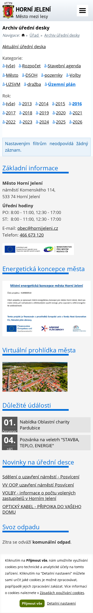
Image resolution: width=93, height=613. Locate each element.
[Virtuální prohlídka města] (34, 390)
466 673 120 (32, 235)
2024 (44, 122)
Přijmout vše (32, 603)
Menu (82, 10)
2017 (11, 113)
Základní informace (30, 168)
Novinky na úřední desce (38, 462)
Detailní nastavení (61, 603)
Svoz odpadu (21, 527)
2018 (27, 113)
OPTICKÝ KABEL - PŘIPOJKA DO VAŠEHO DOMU (41, 509)
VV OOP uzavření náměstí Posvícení (38, 485)
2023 (27, 122)
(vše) (10, 66)
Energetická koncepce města (43, 268)
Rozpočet (31, 66)
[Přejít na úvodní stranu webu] (23, 35)
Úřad (35, 35)
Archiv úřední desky (62, 35)
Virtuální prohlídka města (39, 350)
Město (12, 75)
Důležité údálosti (26, 405)
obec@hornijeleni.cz (37, 228)
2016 (77, 104)
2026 (77, 122)
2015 (60, 104)
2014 (43, 104)
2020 (61, 113)
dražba (34, 84)
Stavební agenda (64, 66)
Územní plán (62, 84)
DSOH (31, 75)
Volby (75, 75)
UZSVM (13, 84)
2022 (11, 122)
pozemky (53, 75)
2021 (77, 113)
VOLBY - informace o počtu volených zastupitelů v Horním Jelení (39, 495)
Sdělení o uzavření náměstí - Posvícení (40, 477)
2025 (61, 122)
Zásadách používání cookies (62, 592)
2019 (44, 113)
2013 (27, 104)
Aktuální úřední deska (24, 46)
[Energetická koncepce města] (46, 335)
